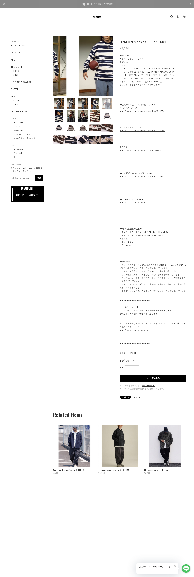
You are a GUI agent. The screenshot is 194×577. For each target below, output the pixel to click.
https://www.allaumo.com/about (135, 330)
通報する (137, 397)
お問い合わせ (19, 130)
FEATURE (18, 126)
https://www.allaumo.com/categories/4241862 (142, 176)
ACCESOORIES (19, 111)
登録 (39, 178)
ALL (13, 60)
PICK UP (15, 52)
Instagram (18, 149)
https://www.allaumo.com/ (132, 203)
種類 (122, 361)
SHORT (16, 75)
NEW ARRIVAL (19, 45)
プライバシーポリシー (23, 134)
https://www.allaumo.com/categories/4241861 (142, 150)
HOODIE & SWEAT (21, 82)
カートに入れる (153, 378)
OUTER (15, 89)
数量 (122, 367)
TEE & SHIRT (18, 67)
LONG (16, 71)
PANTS (14, 96)
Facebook (18, 153)
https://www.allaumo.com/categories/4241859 (142, 131)
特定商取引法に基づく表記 (24, 138)
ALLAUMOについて (22, 122)
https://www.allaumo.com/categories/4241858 (142, 111)
